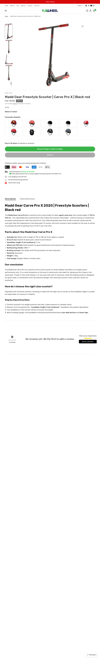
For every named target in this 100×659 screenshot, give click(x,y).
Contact (30, 5)
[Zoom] (82, 26)
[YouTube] (91, 5)
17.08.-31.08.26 (50, 2)
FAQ (18, 5)
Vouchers (36, 5)
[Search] (87, 10)
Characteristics (27, 199)
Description (10, 199)
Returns (12, 5)
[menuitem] (7, 6)
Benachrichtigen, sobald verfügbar (50, 149)
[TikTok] (94, 5)
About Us (23, 5)
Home (6, 16)
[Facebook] (86, 5)
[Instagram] (89, 5)
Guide (6, 5)
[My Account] (90, 10)
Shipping (14, 103)
